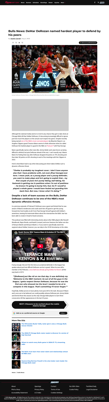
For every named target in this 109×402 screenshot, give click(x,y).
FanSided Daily (91, 386)
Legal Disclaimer (92, 389)
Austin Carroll (16, 38)
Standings (43, 2)
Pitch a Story (15, 389)
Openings (38, 386)
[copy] (22, 42)
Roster (51, 2)
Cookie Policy (73, 389)
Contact (53, 386)
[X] (98, 2)
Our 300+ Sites (74, 386)
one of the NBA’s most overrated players (35, 141)
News (22, 2)
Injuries (56, 2)
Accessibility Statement (19, 393)
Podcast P (50, 146)
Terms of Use (55, 389)
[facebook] (94, 2)
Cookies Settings (56, 393)
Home (14, 372)
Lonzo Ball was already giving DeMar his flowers (45, 270)
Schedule (36, 2)
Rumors (28, 2)
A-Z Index (38, 393)
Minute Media (12, 397)
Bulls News (20, 372)
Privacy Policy (39, 389)
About (13, 386)
